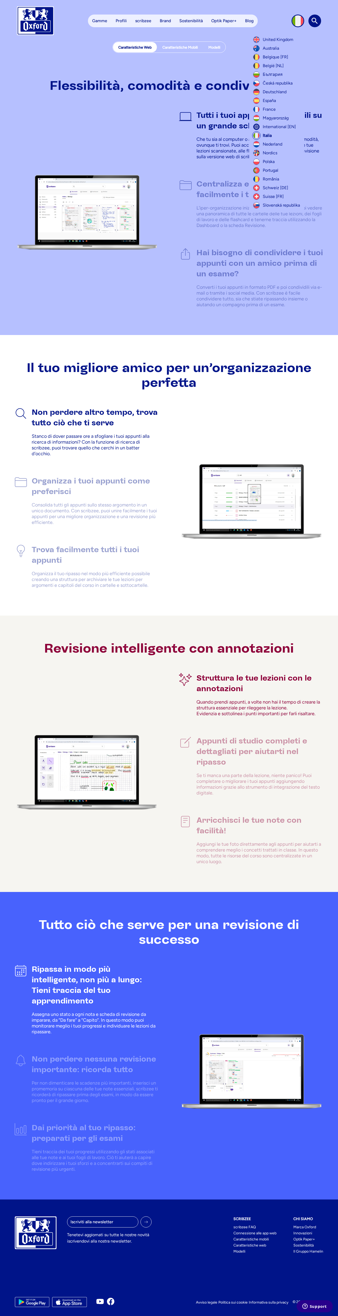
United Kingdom (278, 39)
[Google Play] (32, 1302)
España (269, 100)
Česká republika (278, 83)
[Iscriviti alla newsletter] (146, 1221)
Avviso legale (206, 1302)
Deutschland (275, 91)
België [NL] (273, 65)
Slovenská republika (281, 205)
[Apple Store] (69, 1302)
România (271, 179)
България (273, 74)
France (269, 109)
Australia (271, 48)
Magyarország (276, 117)
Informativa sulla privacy (268, 1302)
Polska (269, 161)
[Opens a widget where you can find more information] (314, 1306)
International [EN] (279, 126)
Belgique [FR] (275, 56)
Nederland (272, 144)
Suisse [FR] (273, 196)
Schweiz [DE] (275, 187)
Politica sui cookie (233, 1302)
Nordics (270, 152)
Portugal (270, 170)
